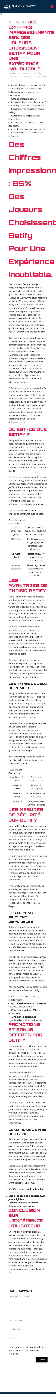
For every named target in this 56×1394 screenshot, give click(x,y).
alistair (12, 76)
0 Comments (27, 76)
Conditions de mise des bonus (28, 129)
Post (36, 73)
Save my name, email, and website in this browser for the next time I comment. (27, 1350)
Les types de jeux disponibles (28, 105)
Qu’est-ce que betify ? (24, 98)
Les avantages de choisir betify (29, 102)
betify (30, 348)
